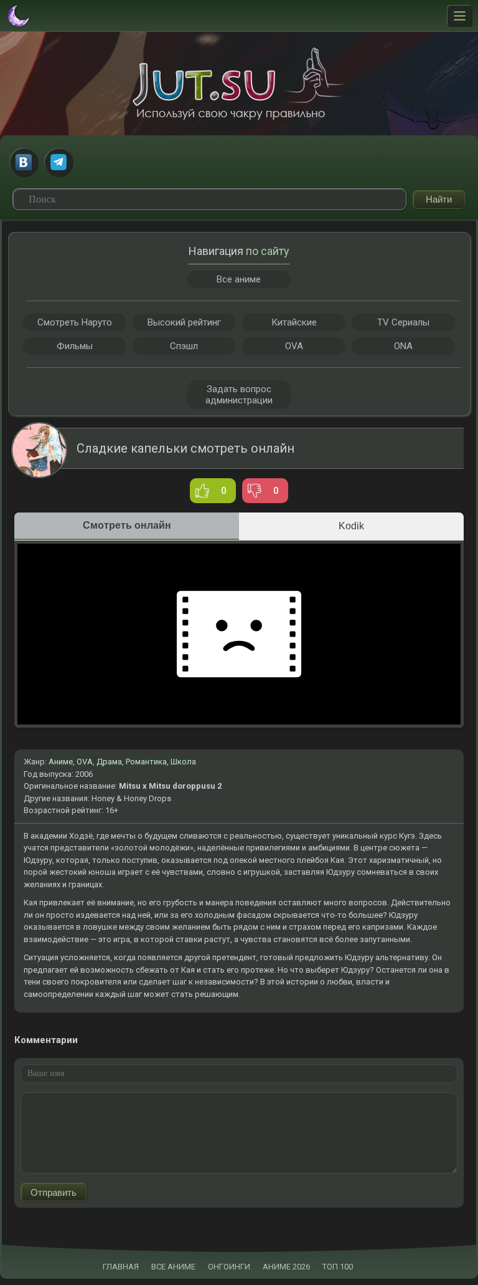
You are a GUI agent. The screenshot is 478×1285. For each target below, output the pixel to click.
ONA (403, 346)
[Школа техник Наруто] (239, 83)
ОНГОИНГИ (229, 1266)
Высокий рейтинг (184, 322)
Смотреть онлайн (127, 525)
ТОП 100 (337, 1266)
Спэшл (184, 346)
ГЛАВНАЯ (121, 1266)
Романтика (146, 761)
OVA (85, 761)
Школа (183, 761)
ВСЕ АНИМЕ (173, 1266)
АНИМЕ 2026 (286, 1266)
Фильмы (75, 346)
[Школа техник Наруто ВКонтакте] (23, 162)
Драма (109, 761)
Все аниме (239, 279)
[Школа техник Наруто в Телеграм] (58, 162)
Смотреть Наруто (74, 322)
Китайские (294, 322)
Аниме (61, 761)
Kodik (351, 526)
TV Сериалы (403, 322)
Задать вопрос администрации (239, 394)
